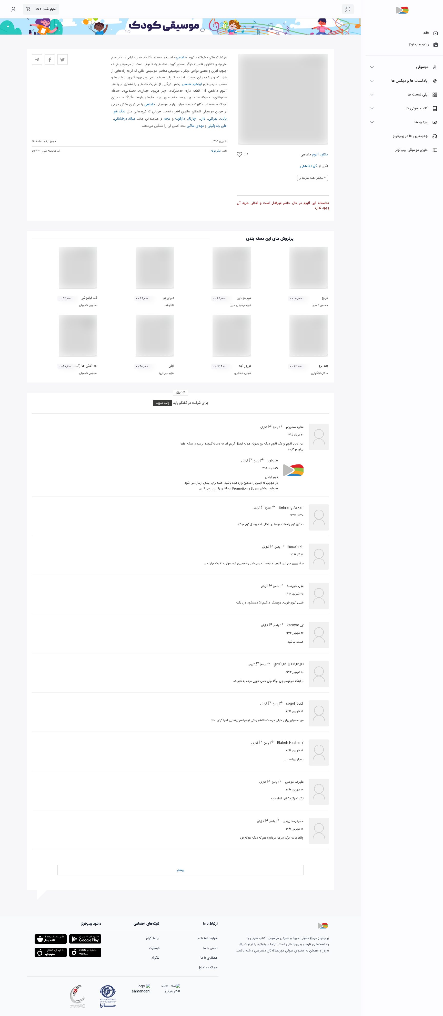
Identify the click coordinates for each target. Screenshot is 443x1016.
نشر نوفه (215, 151)
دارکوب (180, 119)
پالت (223, 119)
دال (202, 119)
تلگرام (155, 958)
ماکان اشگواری (319, 373)
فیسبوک (154, 948)
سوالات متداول (208, 967)
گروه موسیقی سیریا (240, 305)
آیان (171, 366)
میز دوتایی (244, 298)
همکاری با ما (209, 958)
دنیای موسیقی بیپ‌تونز (411, 150)
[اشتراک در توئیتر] (62, 59)
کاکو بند (169, 305)
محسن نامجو (320, 305)
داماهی (181, 57)
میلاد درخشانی (124, 119)
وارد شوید (162, 403)
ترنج (325, 298)
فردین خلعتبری (242, 373)
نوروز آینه (244, 366)
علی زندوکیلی (217, 126)
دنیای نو (168, 298)
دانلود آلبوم (319, 155)
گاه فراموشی (88, 298)
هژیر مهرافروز (166, 373)
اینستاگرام (152, 938)
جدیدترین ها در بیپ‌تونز (410, 136)
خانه (426, 33)
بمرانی (212, 119)
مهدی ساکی (195, 126)
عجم (167, 119)
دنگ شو (119, 112)
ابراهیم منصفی (192, 84)
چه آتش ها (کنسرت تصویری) (76, 366)
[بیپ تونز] (402, 10)
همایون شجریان (88, 305)
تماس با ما (210, 948)
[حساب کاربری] (13, 9)
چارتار (192, 119)
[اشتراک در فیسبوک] (50, 59)
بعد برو (323, 366)
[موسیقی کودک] (180, 34)
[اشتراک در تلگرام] (37, 59)
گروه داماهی (308, 166)
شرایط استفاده (208, 938)
